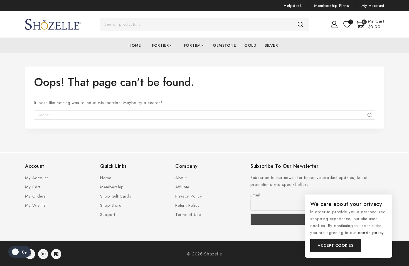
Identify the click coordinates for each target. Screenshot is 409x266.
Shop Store (110, 205)
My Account (372, 6)
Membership (112, 187)
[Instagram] (43, 254)
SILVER (271, 45)
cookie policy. (371, 233)
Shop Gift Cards (115, 196)
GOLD (250, 45)
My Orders (35, 196)
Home (135, 45)
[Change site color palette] (19, 252)
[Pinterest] (56, 254)
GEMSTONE (224, 45)
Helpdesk (293, 6)
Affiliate (182, 187)
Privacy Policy (188, 196)
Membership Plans (331, 6)
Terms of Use (188, 214)
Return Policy (187, 205)
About (181, 178)
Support (107, 214)
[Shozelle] (53, 24)
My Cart (32, 187)
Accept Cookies (335, 245)
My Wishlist (36, 205)
